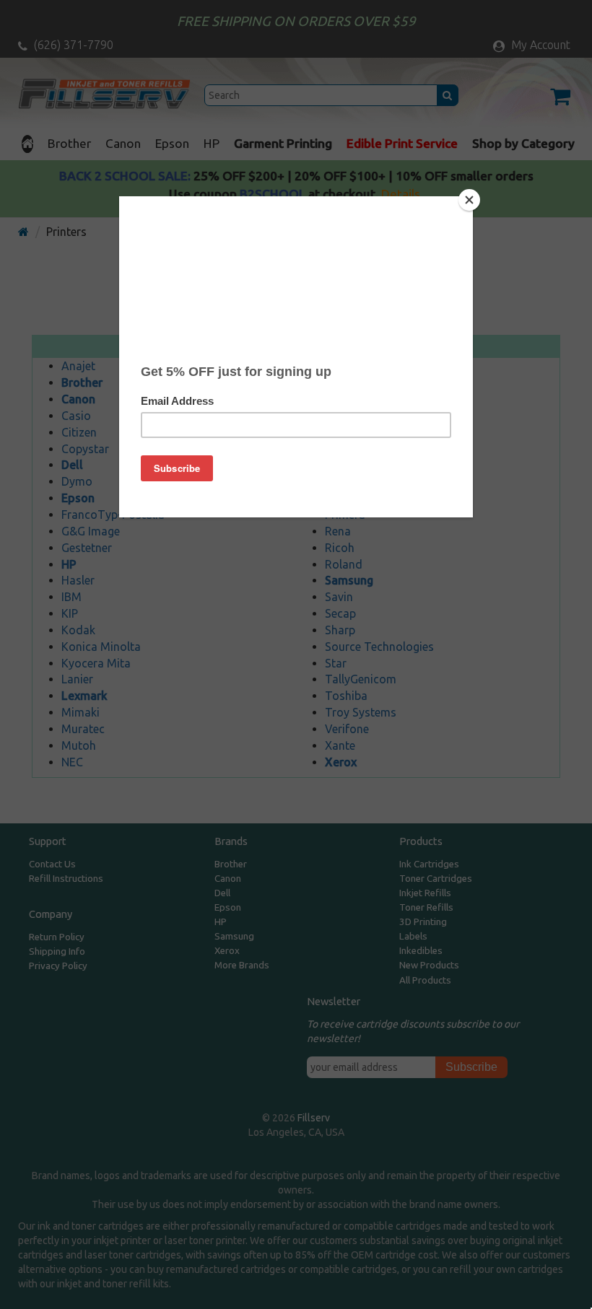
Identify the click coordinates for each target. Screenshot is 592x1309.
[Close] (469, 200)
